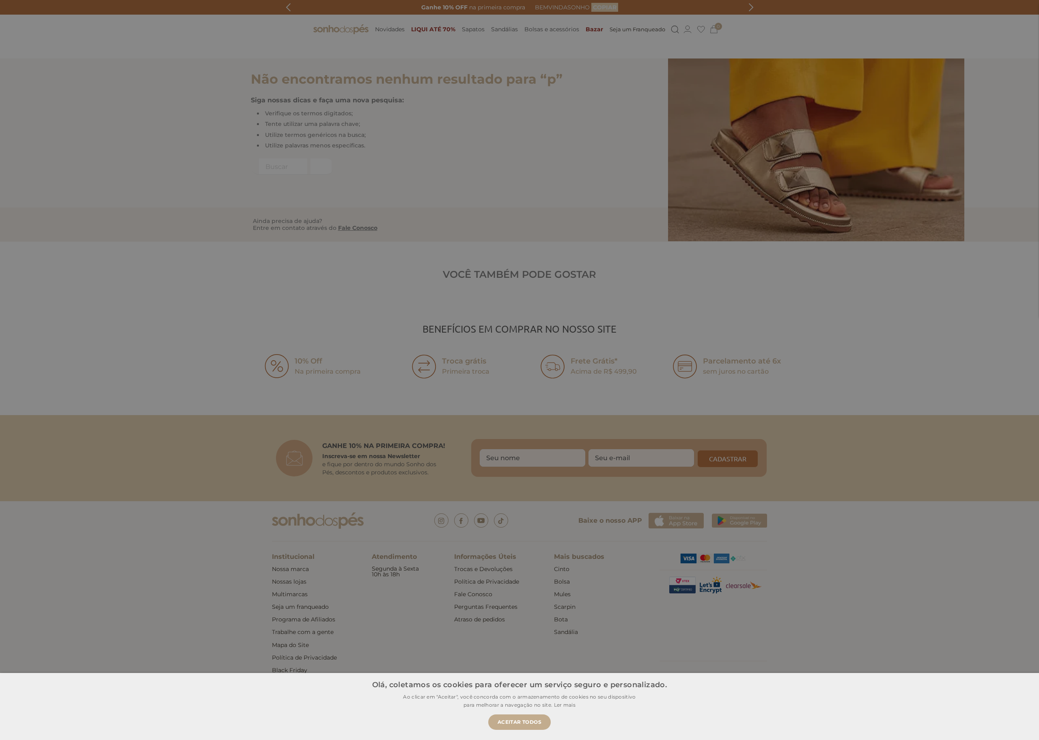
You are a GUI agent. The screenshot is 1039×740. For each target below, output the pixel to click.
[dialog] (519, 370)
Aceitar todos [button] (519, 722)
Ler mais (565, 705)
